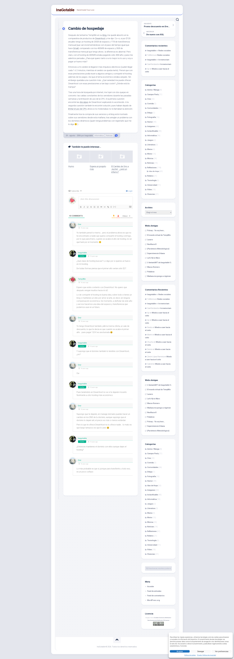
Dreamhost (100, 38)
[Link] (108, 206)
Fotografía (151, 117)
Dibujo (149, 113)
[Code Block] (104, 206)
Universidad (152, 185)
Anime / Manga (153, 90)
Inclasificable (152, 131)
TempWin (82, 279)
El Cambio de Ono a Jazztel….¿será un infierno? (120, 169)
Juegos (150, 140)
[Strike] (91, 206)
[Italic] (84, 206)
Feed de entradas (154, 591)
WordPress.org (153, 600)
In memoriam (163, 60)
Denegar (200, 651)
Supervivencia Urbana (156, 253)
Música (150, 158)
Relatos (150, 176)
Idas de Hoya (154, 171)
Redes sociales (164, 51)
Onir (79, 224)
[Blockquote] (101, 206)
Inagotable (88, 135)
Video (149, 189)
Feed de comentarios (156, 596)
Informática (99, 136)
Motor (149, 154)
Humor (150, 122)
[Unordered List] (98, 206)
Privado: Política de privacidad (206, 655)
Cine (149, 99)
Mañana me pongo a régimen (159, 276)
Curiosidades (152, 108)
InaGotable (65, 10)
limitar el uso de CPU (77, 109)
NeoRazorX (151, 244)
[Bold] (81, 206)
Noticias (109, 136)
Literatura (151, 145)
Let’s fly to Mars (153, 258)
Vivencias (151, 194)
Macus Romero (153, 267)
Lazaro (150, 240)
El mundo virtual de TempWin (159, 235)
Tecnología (151, 180)
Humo (71, 166)
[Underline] (87, 206)
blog (104, 35)
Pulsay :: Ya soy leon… (156, 230)
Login (130, 191)
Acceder (150, 586)
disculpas (84, 102)
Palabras (151, 272)
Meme (149, 149)
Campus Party (153, 94)
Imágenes (151, 126)
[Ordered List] (94, 206)
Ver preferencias (221, 651)
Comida (150, 104)
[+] (114, 207)
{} (111, 207)
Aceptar (180, 651)
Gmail (75, 48)
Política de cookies (190, 655)
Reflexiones (152, 168)
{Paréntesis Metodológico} (158, 249)
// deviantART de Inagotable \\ (159, 263)
